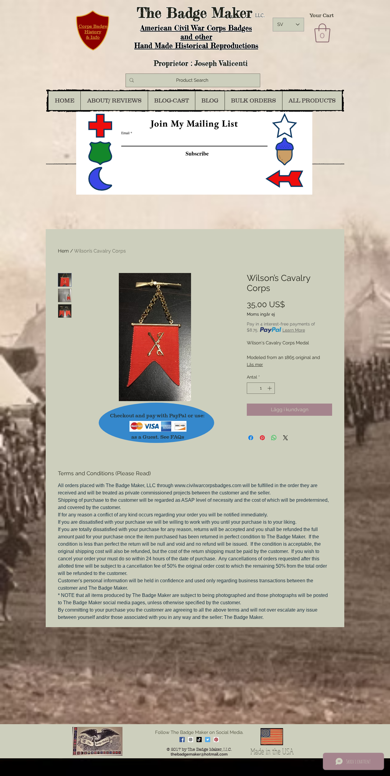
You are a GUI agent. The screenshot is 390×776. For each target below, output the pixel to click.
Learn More (293, 330)
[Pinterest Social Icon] (216, 739)
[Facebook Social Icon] (182, 739)
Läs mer (255, 364)
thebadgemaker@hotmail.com (199, 754)
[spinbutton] (260, 388)
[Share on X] (285, 437)
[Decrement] (251, 388)
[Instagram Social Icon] (190, 739)
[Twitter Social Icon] (207, 739)
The (149, 12)
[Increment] (270, 388)
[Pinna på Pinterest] (262, 437)
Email (125, 133)
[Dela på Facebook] (250, 437)
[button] (322, 32)
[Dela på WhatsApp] (274, 437)
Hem (63, 251)
